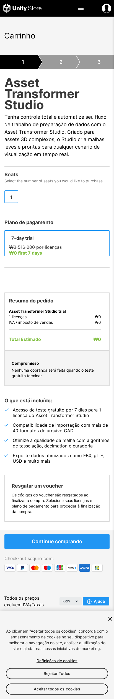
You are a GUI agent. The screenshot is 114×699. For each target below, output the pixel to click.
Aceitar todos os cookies (57, 689)
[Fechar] (110, 619)
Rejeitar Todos (57, 673)
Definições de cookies (57, 660)
